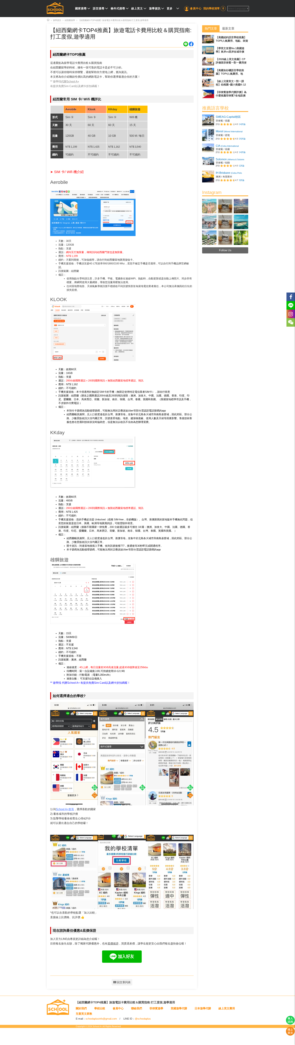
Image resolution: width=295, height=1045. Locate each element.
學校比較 (99, 1008)
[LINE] (290, 305)
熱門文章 (211, 28)
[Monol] (225, 135)
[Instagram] (225, 244)
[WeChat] (290, 322)
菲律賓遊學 (156, 1008)
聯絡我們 (136, 1008)
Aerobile (59, 182)
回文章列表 (124, 982)
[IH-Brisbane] (225, 176)
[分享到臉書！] (191, 45)
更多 (170, 8)
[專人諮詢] (290, 1023)
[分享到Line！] (186, 45)
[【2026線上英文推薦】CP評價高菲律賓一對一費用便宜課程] (225, 61)
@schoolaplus (143, 1018)
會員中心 (196, 8)
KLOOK (58, 299)
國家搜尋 (81, 8)
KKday (57, 432)
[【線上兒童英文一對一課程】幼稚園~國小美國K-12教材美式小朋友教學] (225, 83)
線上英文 (137, 8)
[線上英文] (290, 1034)
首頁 (65, 809)
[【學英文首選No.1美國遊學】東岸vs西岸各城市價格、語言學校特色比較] (225, 50)
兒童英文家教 (84, 1013)
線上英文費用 (227, 1008)
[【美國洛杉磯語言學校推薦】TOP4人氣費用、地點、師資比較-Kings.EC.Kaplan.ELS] (225, 72)
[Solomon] (225, 162)
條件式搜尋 (118, 8)
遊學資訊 (155, 8)
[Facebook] (290, 297)
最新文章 (228, 28)
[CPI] (225, 149)
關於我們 (81, 1008)
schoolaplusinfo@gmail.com (101, 1018)
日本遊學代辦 (203, 1008)
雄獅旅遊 (59, 559)
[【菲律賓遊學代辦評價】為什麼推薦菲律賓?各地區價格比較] (225, 94)
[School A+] (55, 8)
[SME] (225, 120)
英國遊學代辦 (179, 1008)
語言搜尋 (98, 8)
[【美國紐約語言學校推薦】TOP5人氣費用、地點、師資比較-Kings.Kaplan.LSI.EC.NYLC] (225, 39)
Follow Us (225, 250)
